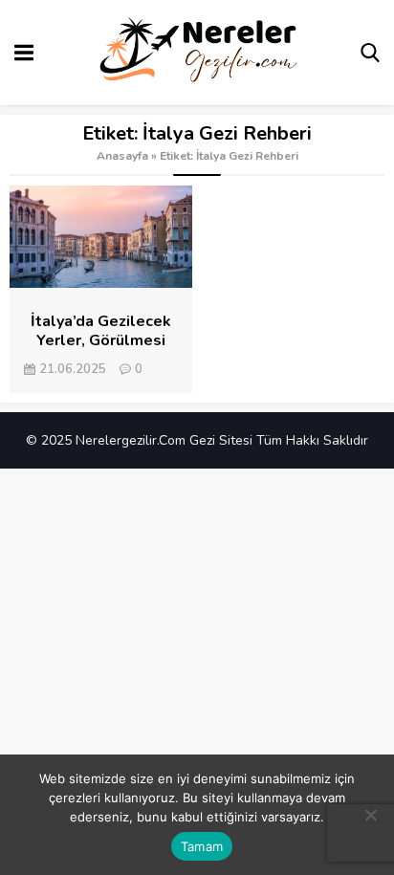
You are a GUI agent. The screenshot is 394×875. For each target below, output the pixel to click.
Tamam (202, 846)
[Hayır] (370, 814)
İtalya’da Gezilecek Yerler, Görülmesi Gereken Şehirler (101, 340)
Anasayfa (122, 156)
